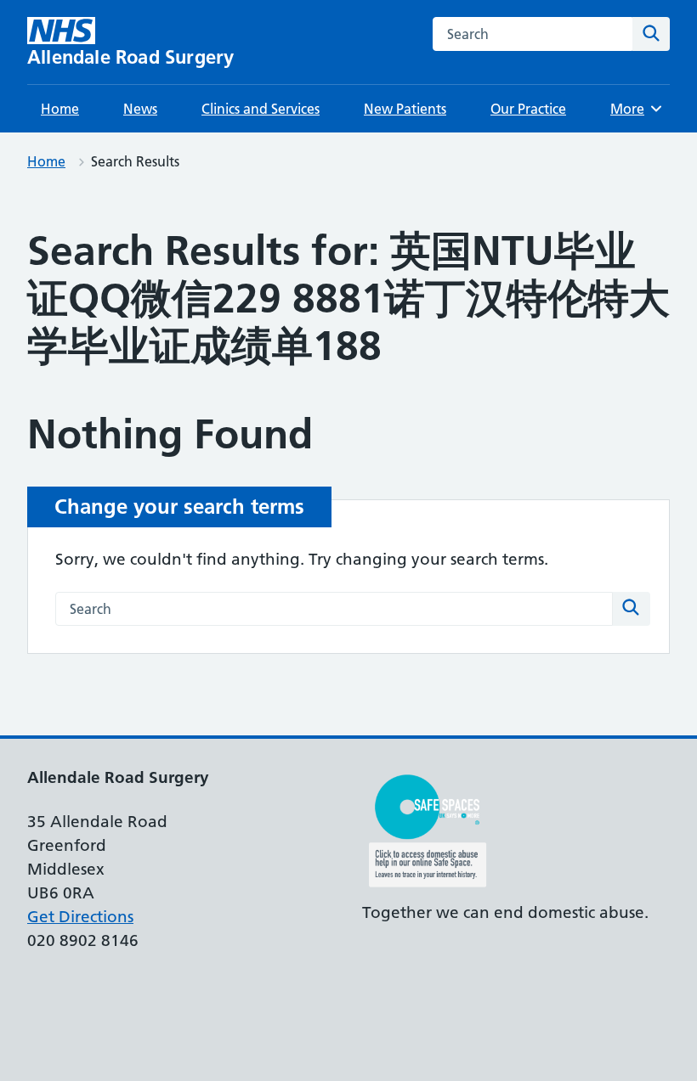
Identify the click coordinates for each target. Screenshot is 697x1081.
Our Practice (528, 108)
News (140, 108)
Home (60, 108)
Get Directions (80, 916)
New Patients (405, 108)
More (633, 108)
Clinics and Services (260, 108)
